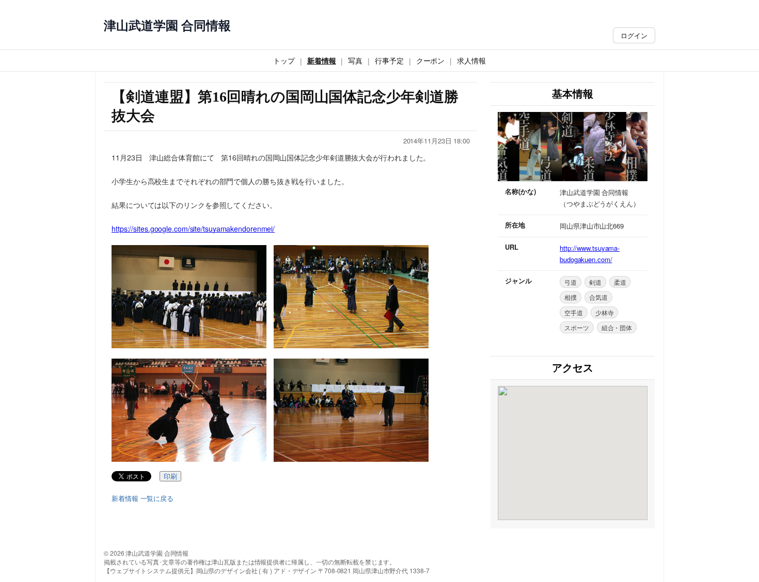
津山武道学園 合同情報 (167, 25)
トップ (284, 60)
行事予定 (389, 60)
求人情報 (471, 60)
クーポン (430, 60)
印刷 (170, 476)
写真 (355, 60)
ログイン (634, 35)
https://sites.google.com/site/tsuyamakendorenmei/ (193, 228)
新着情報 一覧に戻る (142, 498)
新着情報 (321, 60)
